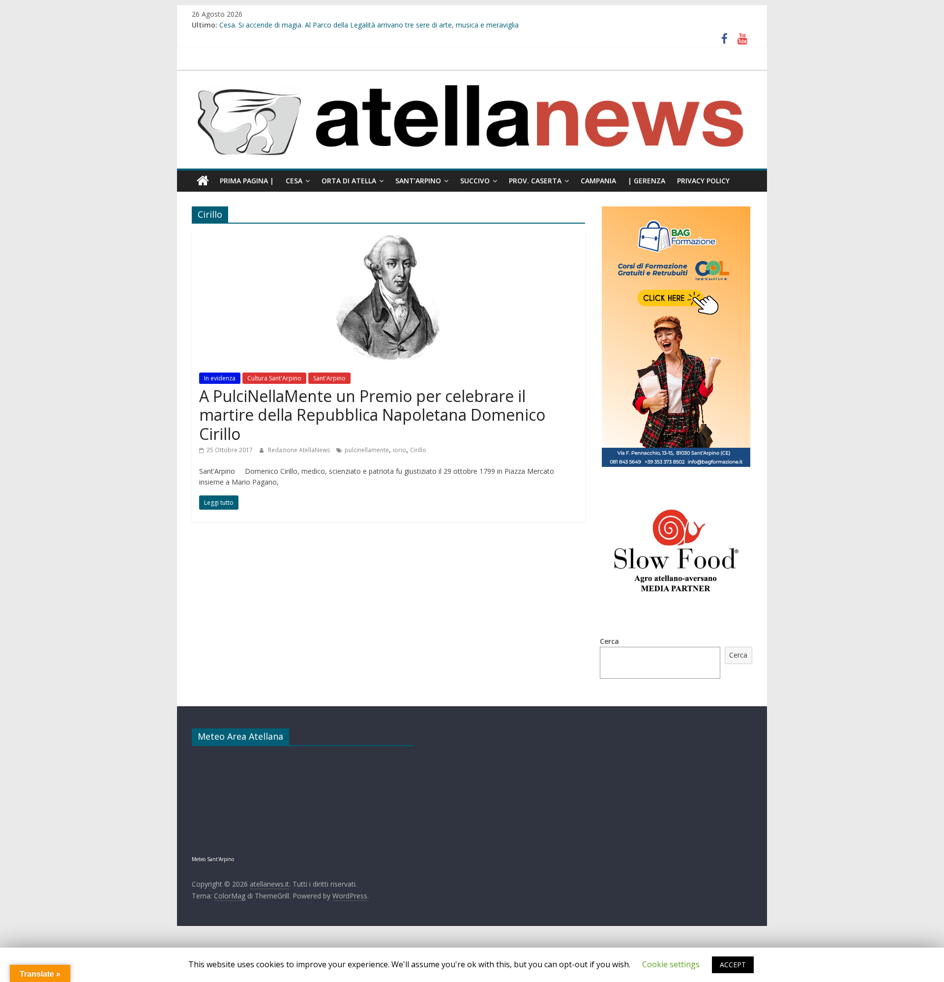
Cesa (294, 180)
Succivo (475, 180)
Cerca (609, 641)
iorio (399, 450)
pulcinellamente (367, 450)
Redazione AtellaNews (299, 450)
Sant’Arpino (418, 180)
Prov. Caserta (535, 180)
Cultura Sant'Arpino (274, 378)
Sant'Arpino (329, 378)
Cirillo (418, 450)
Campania (598, 180)
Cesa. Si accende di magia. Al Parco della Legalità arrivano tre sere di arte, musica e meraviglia (369, 24)
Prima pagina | (247, 180)
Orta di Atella (349, 180)
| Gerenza (646, 180)
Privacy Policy (703, 180)
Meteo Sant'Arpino (213, 859)
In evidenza (220, 378)
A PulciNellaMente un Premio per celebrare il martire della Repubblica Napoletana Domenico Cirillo (372, 414)
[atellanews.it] (472, 75)
